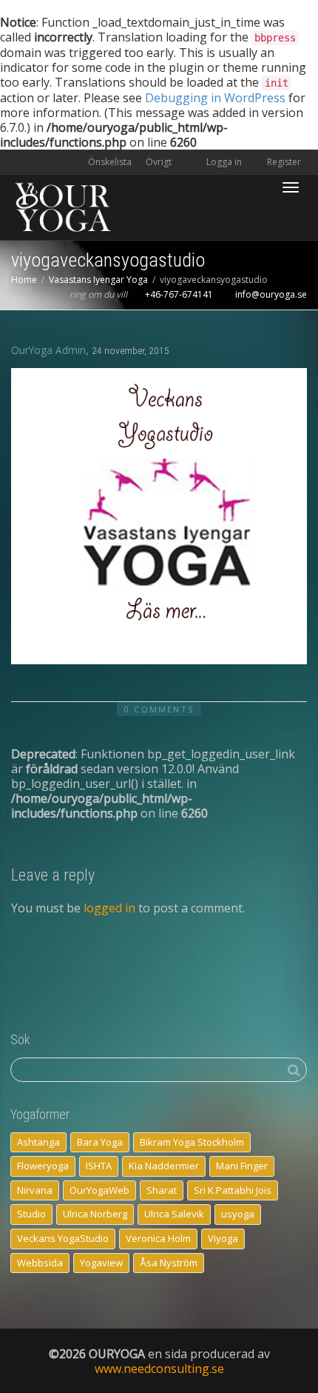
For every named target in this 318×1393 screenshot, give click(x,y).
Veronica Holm (158, 1238)
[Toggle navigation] (290, 187)
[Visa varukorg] (252, 179)
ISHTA (99, 1165)
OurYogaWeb (99, 1190)
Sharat (161, 1190)
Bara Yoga (100, 1142)
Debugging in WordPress (215, 98)
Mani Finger (242, 1165)
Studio (31, 1213)
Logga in (224, 162)
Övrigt (160, 162)
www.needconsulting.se (159, 1368)
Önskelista (110, 162)
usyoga (237, 1213)
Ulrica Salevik (174, 1213)
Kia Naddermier (164, 1165)
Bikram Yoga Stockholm (192, 1142)
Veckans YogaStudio (63, 1238)
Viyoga (223, 1238)
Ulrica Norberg (95, 1213)
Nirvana (35, 1190)
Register (283, 162)
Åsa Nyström (168, 1262)
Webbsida (40, 1262)
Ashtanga (38, 1142)
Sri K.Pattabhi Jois (232, 1190)
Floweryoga (43, 1165)
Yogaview (101, 1262)
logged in (109, 908)
